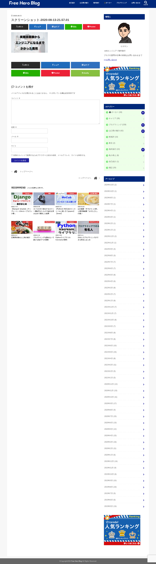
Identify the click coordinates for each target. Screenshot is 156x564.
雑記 (112, 168)
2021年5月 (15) (110, 352)
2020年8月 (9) (110, 410)
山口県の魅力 (84, 3)
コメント (15, 98)
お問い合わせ (136, 3)
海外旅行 (96, 3)
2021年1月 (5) (110, 378)
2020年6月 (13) (110, 423)
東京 (112, 143)
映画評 (113, 137)
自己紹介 (72, 3)
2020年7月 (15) (110, 416)
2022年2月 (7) (110, 294)
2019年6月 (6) (110, 500)
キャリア (114, 118)
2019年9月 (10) (110, 480)
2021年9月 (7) (110, 326)
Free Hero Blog (76, 561)
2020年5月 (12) (110, 429)
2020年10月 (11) (110, 397)
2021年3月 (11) (110, 365)
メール (15, 136)
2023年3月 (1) (110, 217)
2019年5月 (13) (110, 506)
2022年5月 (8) (110, 275)
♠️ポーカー (108, 3)
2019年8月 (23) (110, 487)
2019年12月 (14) (110, 461)
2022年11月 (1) (110, 243)
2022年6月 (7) (110, 268)
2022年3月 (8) (110, 288)
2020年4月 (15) (110, 435)
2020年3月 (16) (110, 442)
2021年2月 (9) (110, 371)
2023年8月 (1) (110, 198)
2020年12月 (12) (110, 384)
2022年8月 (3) (110, 255)
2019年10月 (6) (110, 474)
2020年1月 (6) (110, 455)
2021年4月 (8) (110, 358)
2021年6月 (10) (110, 346)
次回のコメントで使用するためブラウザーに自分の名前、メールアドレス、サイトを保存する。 (50, 155)
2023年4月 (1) (110, 211)
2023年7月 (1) (110, 204)
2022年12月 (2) (110, 236)
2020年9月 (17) (110, 403)
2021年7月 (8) (110, 339)
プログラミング (122, 3)
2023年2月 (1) (110, 223)
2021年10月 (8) (110, 320)
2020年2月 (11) (110, 448)
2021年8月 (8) (110, 333)
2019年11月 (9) (110, 468)
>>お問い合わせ (110, 60)
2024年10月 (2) (110, 185)
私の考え (114, 155)
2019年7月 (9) (110, 493)
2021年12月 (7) (110, 307)
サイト (13, 146)
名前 (14, 127)
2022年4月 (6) (110, 281)
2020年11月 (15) (110, 391)
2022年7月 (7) (110, 262)
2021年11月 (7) (110, 313)
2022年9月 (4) (110, 249)
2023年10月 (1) (110, 191)
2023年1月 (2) (110, 230)
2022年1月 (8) (110, 301)
